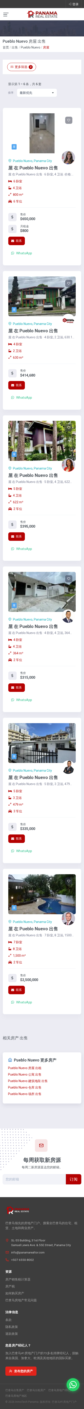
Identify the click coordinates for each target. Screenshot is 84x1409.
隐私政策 (11, 1327)
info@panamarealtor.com (28, 1252)
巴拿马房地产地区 (16, 1395)
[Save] (68, 120)
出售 (15, 47)
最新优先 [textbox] (26, 93)
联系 (18, 240)
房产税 (10, 1286)
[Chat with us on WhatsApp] (73, 1384)
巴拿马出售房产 (14, 1390)
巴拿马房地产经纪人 (60, 1390)
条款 (8, 1320)
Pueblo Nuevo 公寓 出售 (24, 1074)
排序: (11, 92)
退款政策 (11, 1333)
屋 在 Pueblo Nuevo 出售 (33, 167)
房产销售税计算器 (17, 1279)
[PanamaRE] (42, 14)
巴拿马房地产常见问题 (21, 1300)
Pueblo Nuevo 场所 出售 (24, 1094)
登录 (75, 4)
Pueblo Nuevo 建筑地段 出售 (28, 1081)
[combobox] (37, 92)
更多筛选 (23, 67)
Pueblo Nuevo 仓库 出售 (24, 1087)
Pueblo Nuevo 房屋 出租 (24, 1068)
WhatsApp (23, 253)
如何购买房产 (14, 1293)
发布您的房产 (23, 1371)
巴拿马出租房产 (36, 1390)
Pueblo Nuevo (30, 47)
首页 (6, 47)
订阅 (74, 1179)
